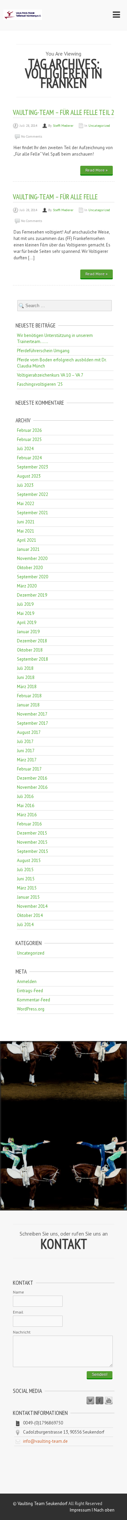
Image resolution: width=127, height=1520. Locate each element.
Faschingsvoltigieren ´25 (40, 384)
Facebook (100, 1401)
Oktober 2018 (30, 650)
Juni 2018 (26, 677)
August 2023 (29, 476)
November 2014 (32, 906)
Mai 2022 (25, 503)
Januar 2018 (28, 705)
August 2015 (29, 860)
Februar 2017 (29, 769)
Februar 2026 (29, 430)
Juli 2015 (25, 870)
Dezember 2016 (32, 778)
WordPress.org (30, 1009)
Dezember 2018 (32, 641)
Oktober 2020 (30, 568)
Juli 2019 (25, 604)
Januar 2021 (28, 549)
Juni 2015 (26, 879)
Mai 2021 (25, 531)
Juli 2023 (25, 485)
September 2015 (32, 851)
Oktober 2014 (30, 915)
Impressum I (82, 1510)
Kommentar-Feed (33, 1000)
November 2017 (32, 714)
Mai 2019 (25, 613)
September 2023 (32, 467)
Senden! (99, 1374)
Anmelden (27, 981)
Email (18, 1312)
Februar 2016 (29, 824)
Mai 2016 (25, 805)
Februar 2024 (29, 458)
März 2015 (27, 888)
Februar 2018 (29, 696)
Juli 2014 (25, 924)
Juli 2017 (25, 741)
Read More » (96, 170)
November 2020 (32, 558)
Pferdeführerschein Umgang (43, 351)
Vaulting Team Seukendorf (42, 1503)
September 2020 (32, 577)
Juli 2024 (25, 449)
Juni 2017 (26, 751)
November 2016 (32, 787)
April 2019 (26, 622)
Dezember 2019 (32, 595)
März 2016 (27, 815)
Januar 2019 (28, 632)
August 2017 (29, 732)
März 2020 (27, 586)
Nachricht (21, 1332)
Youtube (109, 1401)
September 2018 (32, 659)
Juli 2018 (25, 668)
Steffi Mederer (63, 125)
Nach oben (104, 1510)
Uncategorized (99, 125)
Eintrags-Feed (30, 991)
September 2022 (32, 494)
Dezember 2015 (32, 833)
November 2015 (32, 842)
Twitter (90, 1401)
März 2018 (27, 686)
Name (18, 1292)
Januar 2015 (28, 897)
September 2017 (32, 723)
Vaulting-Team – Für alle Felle (55, 196)
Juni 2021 (26, 522)
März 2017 (27, 760)
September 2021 (32, 513)
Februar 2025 (29, 439)
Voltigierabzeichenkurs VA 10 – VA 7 (50, 375)
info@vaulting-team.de (45, 1441)
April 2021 (26, 540)
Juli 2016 (25, 796)
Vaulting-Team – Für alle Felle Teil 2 (63, 112)
